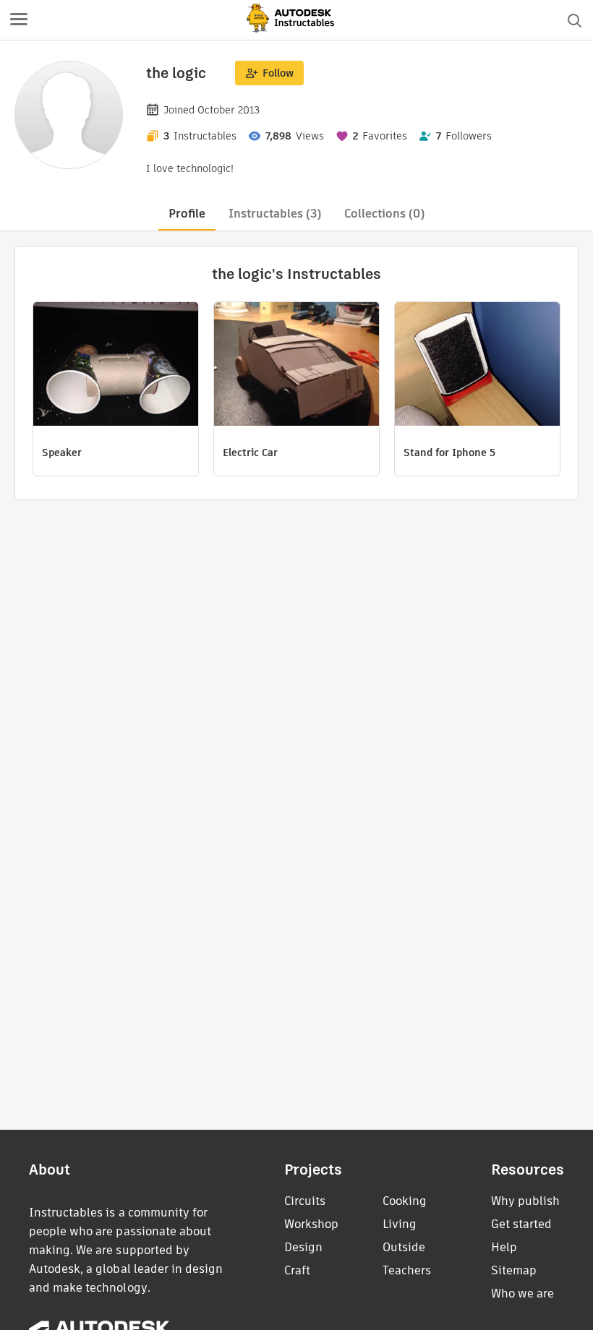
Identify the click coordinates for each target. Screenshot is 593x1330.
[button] (18, 20)
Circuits (304, 1201)
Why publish (525, 1201)
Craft (297, 1270)
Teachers (407, 1270)
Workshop (311, 1224)
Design (303, 1247)
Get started (521, 1224)
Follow (278, 73)
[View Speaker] (115, 365)
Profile (186, 213)
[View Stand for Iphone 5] (477, 365)
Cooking (405, 1201)
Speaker (62, 452)
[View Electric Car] (296, 365)
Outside (404, 1247)
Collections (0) (384, 213)
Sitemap (514, 1270)
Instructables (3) (275, 213)
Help (504, 1247)
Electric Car (250, 452)
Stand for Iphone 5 (449, 452)
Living (400, 1224)
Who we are (522, 1293)
